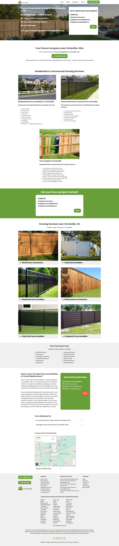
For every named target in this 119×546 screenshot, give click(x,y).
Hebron (55, 503)
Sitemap (85, 484)
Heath (55, 501)
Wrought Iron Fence (46, 487)
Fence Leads (86, 487)
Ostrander (69, 503)
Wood (68, 2)
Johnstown (56, 508)
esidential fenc (24, 105)
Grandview (43, 519)
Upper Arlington (70, 516)
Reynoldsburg (70, 511)
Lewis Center (56, 511)
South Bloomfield (70, 513)
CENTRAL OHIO (54, 497)
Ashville (42, 500)
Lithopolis (56, 514)
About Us (85, 481)
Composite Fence (26, 119)
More (82, 2)
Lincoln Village (57, 513)
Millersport (56, 519)
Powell (67, 509)
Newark (55, 523)
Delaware (43, 514)
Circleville (43, 509)
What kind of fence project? (72, 382)
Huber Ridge (56, 506)
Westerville (69, 519)
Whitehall (68, 521)
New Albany (69, 500)
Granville (42, 521)
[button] (38, 263)
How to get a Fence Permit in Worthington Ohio (68, 488)
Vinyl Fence (24, 114)
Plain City (68, 508)
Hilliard (55, 505)
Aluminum (75, 2)
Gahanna (43, 518)
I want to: (74, 14)
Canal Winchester (45, 505)
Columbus (43, 513)
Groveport (43, 523)
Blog (84, 479)
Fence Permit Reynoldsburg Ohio (69, 479)
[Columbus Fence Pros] (23, 2)
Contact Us (86, 482)
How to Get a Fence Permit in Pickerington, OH (68, 481)
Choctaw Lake (44, 508)
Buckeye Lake (44, 503)
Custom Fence (25, 109)
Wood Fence (24, 112)
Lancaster (56, 509)
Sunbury (68, 514)
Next (93, 27)
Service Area (86, 486)
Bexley (42, 501)
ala (71, 505)
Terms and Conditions (72, 542)
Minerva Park (56, 521)
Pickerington (69, 506)
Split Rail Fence (45, 484)
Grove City (56, 500)
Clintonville (43, 511)
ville (58, 518)
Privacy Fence (25, 110)
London (55, 516)
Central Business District (59, 525)
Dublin (42, 516)
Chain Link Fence (26, 117)
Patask (68, 505)
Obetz (67, 501)
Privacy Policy (61, 542)
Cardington (43, 506)
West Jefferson (70, 518)
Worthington (69, 523)
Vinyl (61, 2)
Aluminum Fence (26, 115)
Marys (55, 518)
